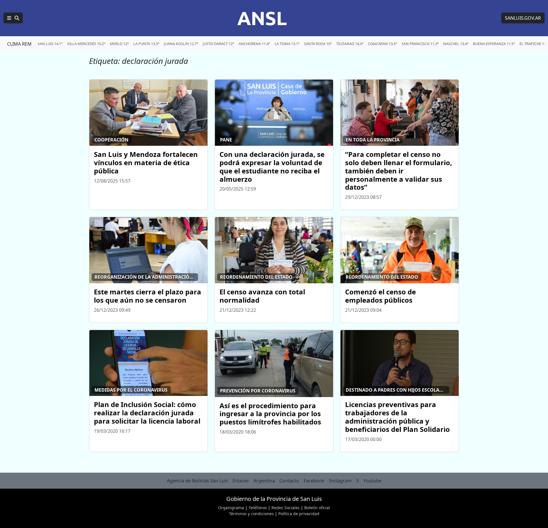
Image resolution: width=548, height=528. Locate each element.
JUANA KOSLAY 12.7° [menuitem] (181, 43)
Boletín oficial (317, 507)
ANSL (262, 18)
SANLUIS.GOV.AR (523, 18)
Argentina (264, 481)
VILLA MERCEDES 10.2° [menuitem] (86, 43)
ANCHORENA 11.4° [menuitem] (254, 43)
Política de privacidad (298, 513)
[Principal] (13, 18)
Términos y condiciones (251, 513)
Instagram (340, 481)
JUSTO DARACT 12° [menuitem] (218, 43)
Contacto (289, 481)
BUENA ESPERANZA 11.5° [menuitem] (494, 43)
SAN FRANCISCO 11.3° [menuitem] (420, 43)
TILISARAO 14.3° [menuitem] (349, 43)
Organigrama (231, 507)
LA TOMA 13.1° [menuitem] (287, 43)
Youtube (372, 481)
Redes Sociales (285, 507)
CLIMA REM (19, 44)
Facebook (314, 481)
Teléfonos (258, 507)
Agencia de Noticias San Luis (197, 481)
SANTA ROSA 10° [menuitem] (318, 43)
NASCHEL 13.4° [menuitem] (455, 43)
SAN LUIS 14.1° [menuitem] (50, 43)
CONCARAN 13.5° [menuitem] (382, 43)
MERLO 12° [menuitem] (119, 43)
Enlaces (241, 481)
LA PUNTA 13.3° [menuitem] (146, 43)
